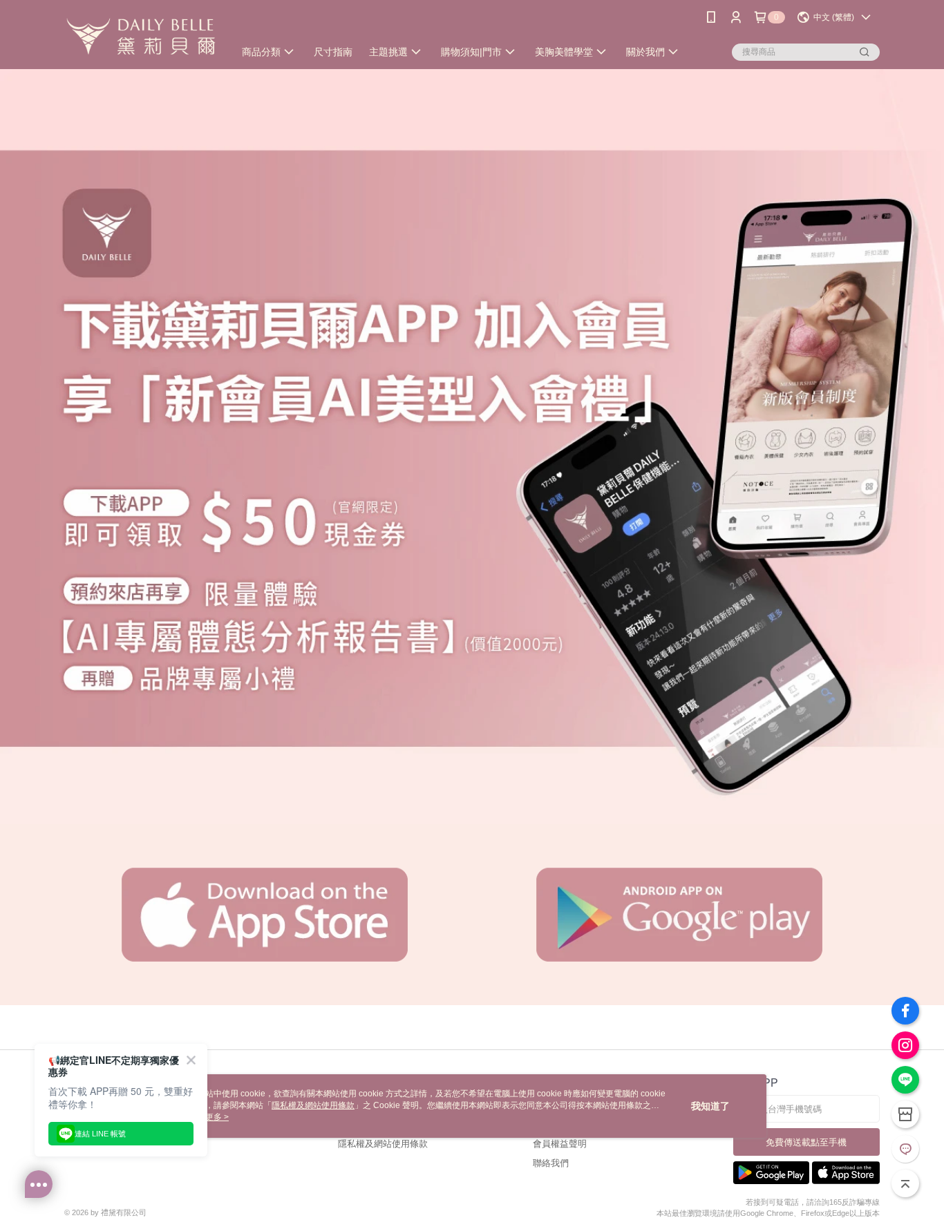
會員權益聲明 (560, 1144)
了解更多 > (209, 1117)
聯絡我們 (551, 1163)
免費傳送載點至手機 (806, 1142)
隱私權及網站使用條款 (383, 1144)
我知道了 (710, 1106)
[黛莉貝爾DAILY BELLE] (141, 36)
